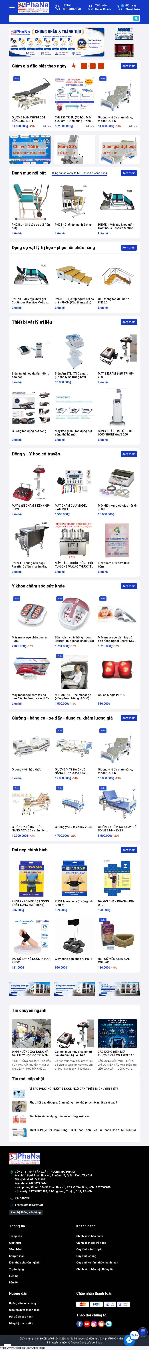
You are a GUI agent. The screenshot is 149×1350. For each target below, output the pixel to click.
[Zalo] (108, 1323)
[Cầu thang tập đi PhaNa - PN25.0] (74, 275)
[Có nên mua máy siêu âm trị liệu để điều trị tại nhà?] (74, 1033)
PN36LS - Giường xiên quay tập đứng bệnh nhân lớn (116, 300)
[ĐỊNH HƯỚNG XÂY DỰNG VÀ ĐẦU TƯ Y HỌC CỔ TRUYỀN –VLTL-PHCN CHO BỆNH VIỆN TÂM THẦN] (31, 1033)
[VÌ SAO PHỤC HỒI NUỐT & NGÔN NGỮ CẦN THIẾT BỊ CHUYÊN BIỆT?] (19, 1092)
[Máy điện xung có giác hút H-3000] (117, 482)
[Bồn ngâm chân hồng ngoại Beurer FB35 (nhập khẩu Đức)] (74, 614)
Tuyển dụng (16, 1269)
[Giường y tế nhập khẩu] (31, 746)
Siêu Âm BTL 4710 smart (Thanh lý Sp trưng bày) (71, 375)
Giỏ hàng (131, 7)
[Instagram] (94, 1323)
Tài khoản (103, 7)
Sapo (99, 1342)
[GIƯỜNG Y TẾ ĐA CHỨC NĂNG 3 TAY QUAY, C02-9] (74, 746)
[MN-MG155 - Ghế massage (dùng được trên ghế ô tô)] (74, 671)
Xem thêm (128, 65)
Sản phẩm (15, 1249)
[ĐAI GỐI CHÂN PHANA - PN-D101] (117, 878)
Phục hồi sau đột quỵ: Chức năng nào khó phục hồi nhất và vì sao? (73, 1102)
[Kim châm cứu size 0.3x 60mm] (117, 540)
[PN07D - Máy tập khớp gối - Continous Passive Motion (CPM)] (74, 201)
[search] (136, 18)
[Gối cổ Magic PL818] (117, 671)
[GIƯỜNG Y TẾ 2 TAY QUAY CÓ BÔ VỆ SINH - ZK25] (117, 803)
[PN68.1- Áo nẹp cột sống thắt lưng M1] (74, 878)
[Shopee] (101, 1323)
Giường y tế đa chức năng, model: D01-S (115, 119)
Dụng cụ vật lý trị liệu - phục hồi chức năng (53, 247)
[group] (56, 42)
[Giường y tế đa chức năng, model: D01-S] (117, 94)
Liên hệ (13, 1276)
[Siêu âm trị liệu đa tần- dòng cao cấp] (31, 350)
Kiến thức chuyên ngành (24, 1262)
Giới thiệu (15, 1242)
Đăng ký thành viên (21, 1323)
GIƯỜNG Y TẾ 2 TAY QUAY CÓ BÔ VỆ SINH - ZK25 (117, 828)
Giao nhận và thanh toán (24, 1310)
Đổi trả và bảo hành (21, 1316)
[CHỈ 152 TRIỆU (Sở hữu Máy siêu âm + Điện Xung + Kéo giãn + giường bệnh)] (74, 94)
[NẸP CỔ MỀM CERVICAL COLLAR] (117, 935)
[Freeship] (124, 34)
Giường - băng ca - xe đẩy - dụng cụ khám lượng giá (62, 718)
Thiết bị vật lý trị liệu (32, 322)
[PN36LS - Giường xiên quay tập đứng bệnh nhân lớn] (117, 275)
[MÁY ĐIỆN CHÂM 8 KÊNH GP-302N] (31, 482)
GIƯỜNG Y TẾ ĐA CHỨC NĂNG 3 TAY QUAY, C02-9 (71, 771)
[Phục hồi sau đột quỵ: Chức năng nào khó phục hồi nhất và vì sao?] (19, 1106)
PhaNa (75, 1342)
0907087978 (22, 1198)
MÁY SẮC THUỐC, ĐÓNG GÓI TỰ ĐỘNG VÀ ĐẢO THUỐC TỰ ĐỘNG (74, 566)
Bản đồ (13, 1282)
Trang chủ (15, 1236)
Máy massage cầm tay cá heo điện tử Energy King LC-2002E (30, 698)
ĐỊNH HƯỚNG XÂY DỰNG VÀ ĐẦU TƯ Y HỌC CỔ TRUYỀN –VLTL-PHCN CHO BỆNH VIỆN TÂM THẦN (31, 1057)
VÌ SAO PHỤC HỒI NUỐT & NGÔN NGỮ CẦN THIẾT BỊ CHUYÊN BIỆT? (73, 1088)
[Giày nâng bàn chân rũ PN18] (74, 935)
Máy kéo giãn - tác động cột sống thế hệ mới (73, 432)
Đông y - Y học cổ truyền (36, 454)
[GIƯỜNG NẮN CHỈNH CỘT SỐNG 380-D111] (31, 94)
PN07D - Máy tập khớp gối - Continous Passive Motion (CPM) (73, 228)
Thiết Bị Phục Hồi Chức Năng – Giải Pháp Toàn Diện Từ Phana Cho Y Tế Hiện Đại (82, 1130)
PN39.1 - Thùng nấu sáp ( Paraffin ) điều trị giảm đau (29, 564)
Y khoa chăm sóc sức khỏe (38, 586)
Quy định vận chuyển (89, 1249)
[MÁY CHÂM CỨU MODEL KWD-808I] (74, 482)
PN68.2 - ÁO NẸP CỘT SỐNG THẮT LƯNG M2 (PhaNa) (30, 903)
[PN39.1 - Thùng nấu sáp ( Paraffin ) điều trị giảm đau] (31, 540)
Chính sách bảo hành (89, 1236)
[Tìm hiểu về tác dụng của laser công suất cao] (19, 1120)
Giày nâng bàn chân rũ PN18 (73, 959)
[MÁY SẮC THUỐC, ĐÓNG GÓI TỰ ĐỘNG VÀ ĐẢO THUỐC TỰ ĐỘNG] (74, 540)
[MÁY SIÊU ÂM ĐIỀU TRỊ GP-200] (117, 350)
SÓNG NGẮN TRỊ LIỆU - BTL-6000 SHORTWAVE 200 (116, 432)
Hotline (72, 7)
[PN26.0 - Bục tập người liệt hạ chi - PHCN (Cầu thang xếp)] (117, 201)
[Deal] (124, 50)
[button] (52, 54)
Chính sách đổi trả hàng (91, 1242)
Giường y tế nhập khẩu (26, 769)
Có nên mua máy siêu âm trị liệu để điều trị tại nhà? (73, 1053)
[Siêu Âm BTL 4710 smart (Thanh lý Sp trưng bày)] (74, 350)
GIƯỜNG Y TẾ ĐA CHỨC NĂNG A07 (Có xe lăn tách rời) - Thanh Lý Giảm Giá (29, 830)
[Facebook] (80, 1323)
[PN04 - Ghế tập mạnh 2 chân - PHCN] (31, 201)
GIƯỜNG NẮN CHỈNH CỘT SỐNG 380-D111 (28, 119)
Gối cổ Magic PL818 (111, 695)
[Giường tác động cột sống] (31, 408)
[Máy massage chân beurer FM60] (31, 614)
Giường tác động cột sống (29, 431)
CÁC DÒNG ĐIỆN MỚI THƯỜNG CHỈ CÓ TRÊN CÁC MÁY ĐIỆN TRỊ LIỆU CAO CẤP (117, 1055)
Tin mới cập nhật (28, 1078)
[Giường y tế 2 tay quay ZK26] (74, 803)
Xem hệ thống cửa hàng (26, 1212)
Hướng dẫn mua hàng (22, 1303)
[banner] (29, 989)
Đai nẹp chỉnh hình (30, 849)
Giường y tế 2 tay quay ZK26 (73, 827)
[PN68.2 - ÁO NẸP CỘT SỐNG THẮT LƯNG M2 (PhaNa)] (31, 878)
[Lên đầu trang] (143, 1322)
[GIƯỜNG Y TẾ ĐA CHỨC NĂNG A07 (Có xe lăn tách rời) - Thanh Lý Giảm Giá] (31, 803)
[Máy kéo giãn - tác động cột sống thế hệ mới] (74, 408)
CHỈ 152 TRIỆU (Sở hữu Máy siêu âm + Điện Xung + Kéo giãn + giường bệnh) (73, 121)
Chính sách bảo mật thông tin (95, 1269)
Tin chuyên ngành (29, 1010)
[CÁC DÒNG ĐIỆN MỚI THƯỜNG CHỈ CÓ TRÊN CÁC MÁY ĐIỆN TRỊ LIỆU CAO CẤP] (117, 1033)
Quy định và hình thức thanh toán (97, 1262)
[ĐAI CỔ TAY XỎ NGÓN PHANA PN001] (31, 935)
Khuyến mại (16, 1256)
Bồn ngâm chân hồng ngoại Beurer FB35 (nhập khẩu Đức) (74, 639)
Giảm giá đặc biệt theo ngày (39, 66)
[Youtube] (87, 1323)
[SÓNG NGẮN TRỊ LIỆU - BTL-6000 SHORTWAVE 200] (117, 408)
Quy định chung (86, 1256)
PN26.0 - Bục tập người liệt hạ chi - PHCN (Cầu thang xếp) (117, 226)
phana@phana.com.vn (29, 1204)
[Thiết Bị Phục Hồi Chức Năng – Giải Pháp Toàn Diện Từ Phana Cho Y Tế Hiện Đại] (19, 1133)
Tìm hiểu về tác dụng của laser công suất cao (59, 1116)
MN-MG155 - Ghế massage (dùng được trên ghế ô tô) (73, 696)
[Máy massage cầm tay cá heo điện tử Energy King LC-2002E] (31, 671)
